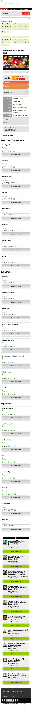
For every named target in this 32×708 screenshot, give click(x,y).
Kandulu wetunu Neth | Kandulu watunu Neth (13, 356)
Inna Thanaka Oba (6, 440)
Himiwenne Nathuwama (8, 292)
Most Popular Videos (17, 691)
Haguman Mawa (6, 208)
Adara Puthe (5, 488)
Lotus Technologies (25, 706)
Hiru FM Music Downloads (9, 694)
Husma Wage (5, 519)
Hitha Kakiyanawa (6, 372)
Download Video (16, 154)
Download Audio (16, 551)
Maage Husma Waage (7, 408)
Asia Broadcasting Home (22, 689)
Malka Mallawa (17, 104)
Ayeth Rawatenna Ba (7, 424)
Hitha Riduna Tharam (18, 98)
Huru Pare (4, 192)
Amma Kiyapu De (6, 145)
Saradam (4, 256)
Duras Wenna (5, 224)
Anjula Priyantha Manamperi (20, 107)
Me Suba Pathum (6, 503)
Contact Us (13, 696)
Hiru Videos (5, 696)
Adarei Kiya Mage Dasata (8, 340)
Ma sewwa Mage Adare (8, 472)
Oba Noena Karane (6, 240)
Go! (29, 19)
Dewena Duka (5, 308)
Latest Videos (6, 691)
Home (4, 689)
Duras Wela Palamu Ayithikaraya (10, 324)
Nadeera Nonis (16, 101)
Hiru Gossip (20, 694)
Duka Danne (5, 456)
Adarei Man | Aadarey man (8, 388)
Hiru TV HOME (11, 689)
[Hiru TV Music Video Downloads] (10, 3)
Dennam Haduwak (6, 176)
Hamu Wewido (5, 161)
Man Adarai (5, 276)
